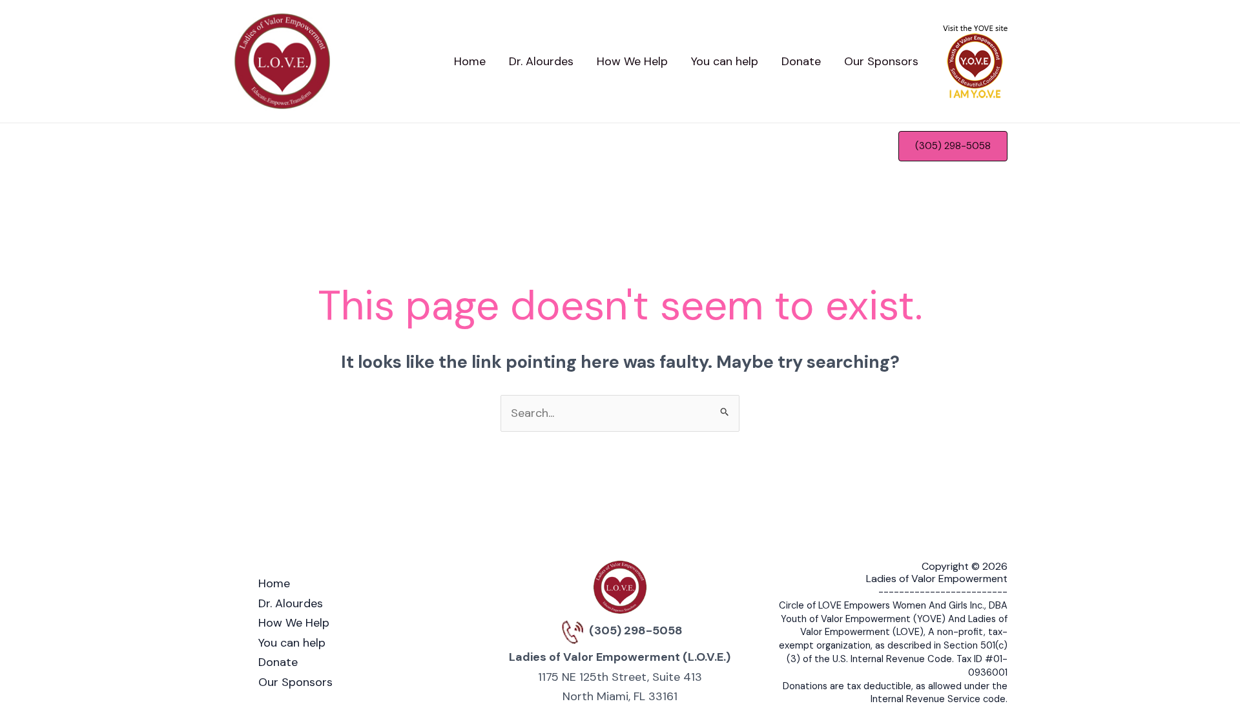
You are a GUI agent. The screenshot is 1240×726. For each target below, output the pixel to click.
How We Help (293, 622)
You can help (292, 642)
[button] (953, 146)
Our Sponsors (295, 682)
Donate (278, 662)
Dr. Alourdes (290, 603)
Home (274, 583)
